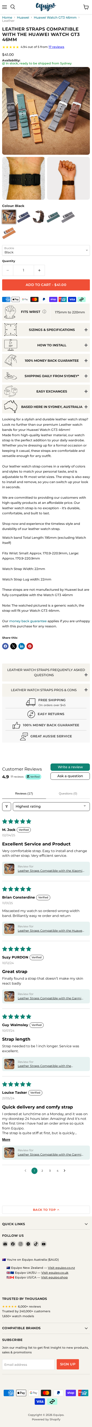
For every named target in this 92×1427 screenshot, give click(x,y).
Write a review (70, 767)
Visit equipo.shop (54, 1277)
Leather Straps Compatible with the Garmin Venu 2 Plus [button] (50, 1155)
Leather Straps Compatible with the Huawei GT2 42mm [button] (50, 931)
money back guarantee (28, 621)
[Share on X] (13, 646)
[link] (46, 47)
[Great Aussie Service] (46, 737)
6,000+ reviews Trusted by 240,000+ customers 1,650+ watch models (26, 1311)
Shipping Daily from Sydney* (52, 376)
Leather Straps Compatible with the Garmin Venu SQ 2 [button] (50, 998)
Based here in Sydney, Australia (51, 407)
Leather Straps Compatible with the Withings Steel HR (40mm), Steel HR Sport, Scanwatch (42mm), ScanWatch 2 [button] (50, 1066)
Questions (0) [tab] (68, 793)
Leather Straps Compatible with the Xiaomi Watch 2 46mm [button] (50, 871)
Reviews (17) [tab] (24, 793)
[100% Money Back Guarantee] (46, 726)
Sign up (68, 1364)
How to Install (51, 345)
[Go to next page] (65, 1171)
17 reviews (56, 47)
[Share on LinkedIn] (21, 646)
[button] (9, 869)
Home (7, 17)
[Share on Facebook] (5, 646)
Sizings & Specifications (52, 330)
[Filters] (6, 806)
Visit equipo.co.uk (54, 1273)
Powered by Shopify (46, 1419)
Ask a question (70, 776)
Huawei (23, 17)
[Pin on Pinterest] (30, 646)
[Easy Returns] (46, 714)
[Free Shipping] (46, 703)
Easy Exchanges (51, 391)
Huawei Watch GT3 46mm (55, 17)
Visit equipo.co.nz (61, 1268)
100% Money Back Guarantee (52, 361)
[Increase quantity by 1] (39, 270)
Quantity (8, 261)
